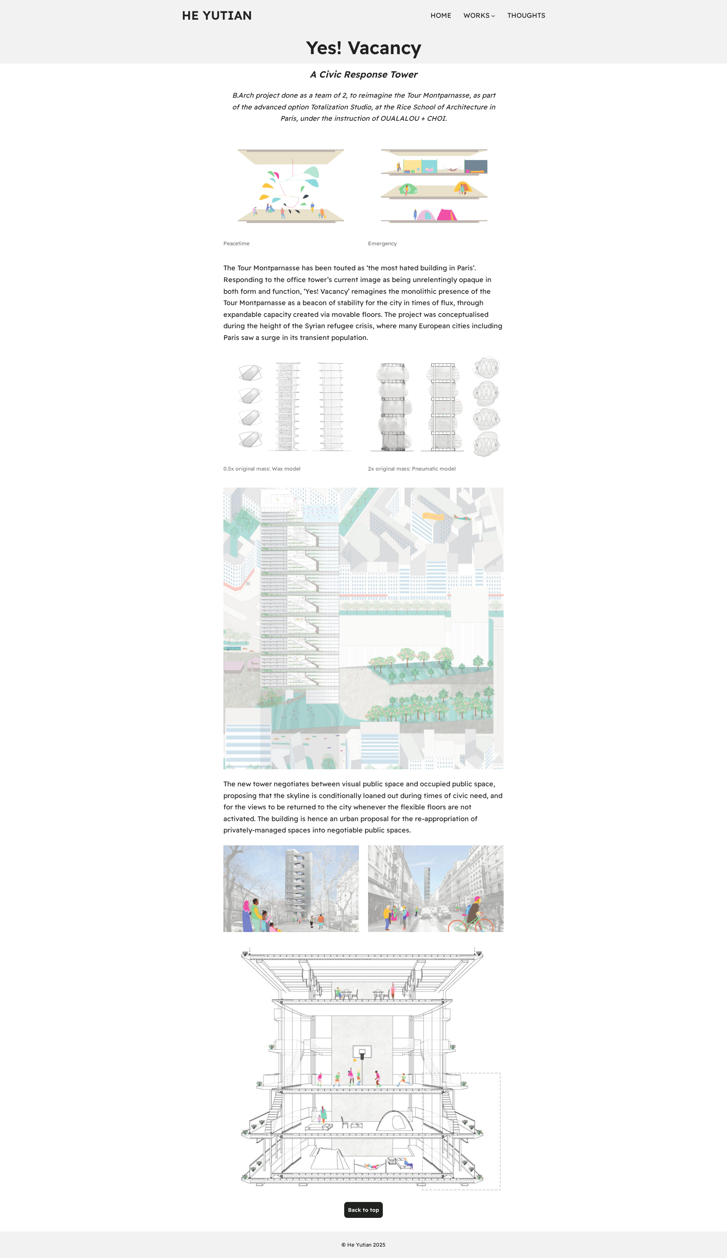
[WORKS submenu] (493, 15)
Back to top (363, 1210)
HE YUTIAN (217, 15)
